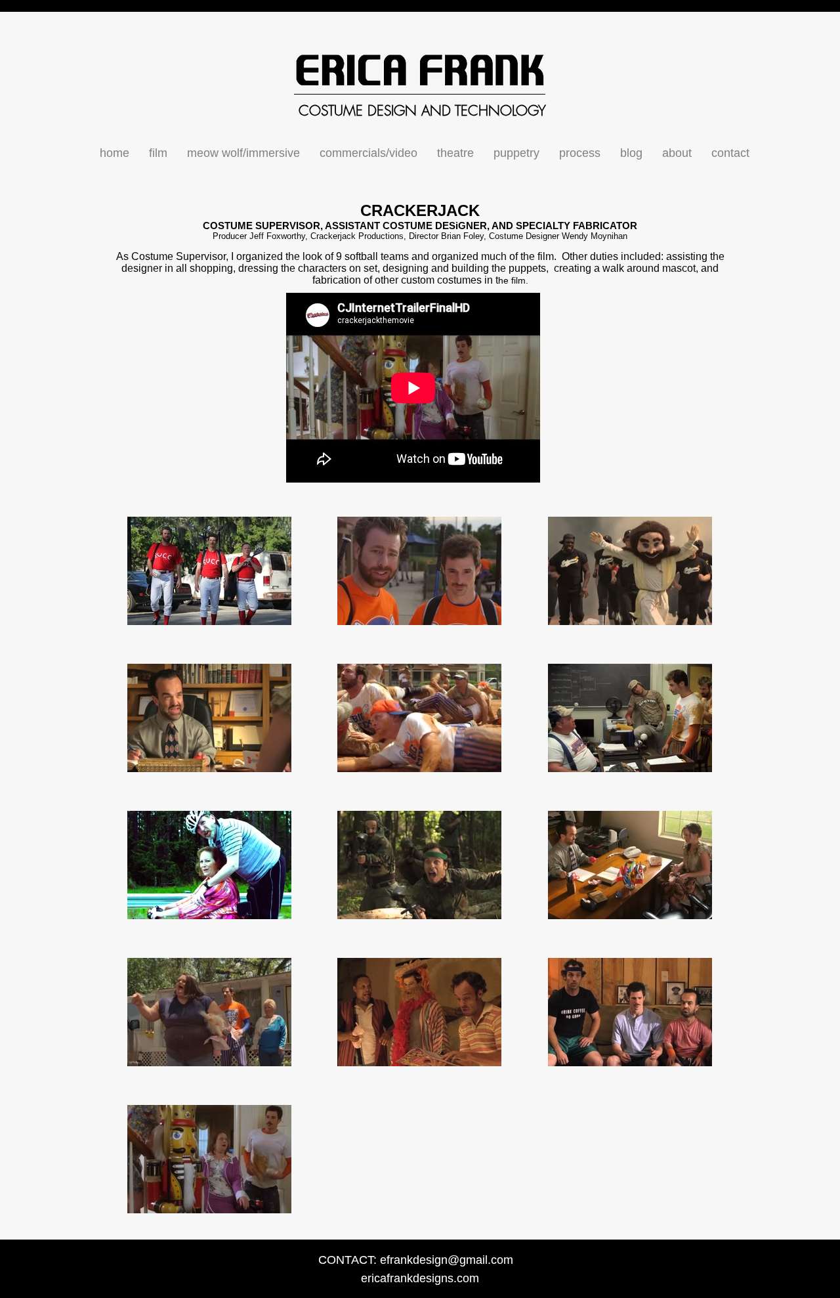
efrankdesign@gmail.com (446, 1259)
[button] (158, 153)
